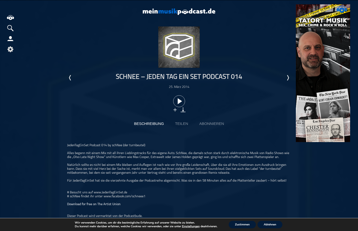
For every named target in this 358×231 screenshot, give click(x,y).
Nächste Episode (288, 78)
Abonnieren (211, 124)
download (183, 109)
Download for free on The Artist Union (94, 204)
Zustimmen (242, 224)
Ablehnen (270, 224)
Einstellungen (191, 226)
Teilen (181, 124)
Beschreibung (149, 124)
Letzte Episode (70, 78)
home (10, 17)
